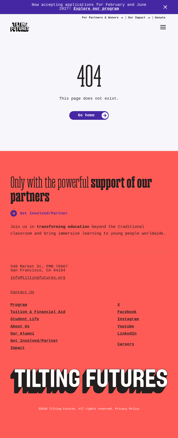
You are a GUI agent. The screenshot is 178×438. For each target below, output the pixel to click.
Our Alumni (22, 333)
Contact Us (22, 292)
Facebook (127, 312)
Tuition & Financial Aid (37, 312)
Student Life (24, 319)
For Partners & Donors (100, 17)
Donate (160, 17)
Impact (17, 348)
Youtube (125, 326)
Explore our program (96, 8)
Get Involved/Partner (34, 341)
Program (18, 305)
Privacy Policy (127, 408)
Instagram (128, 319)
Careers (125, 344)
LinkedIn (127, 333)
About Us (20, 326)
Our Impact (136, 17)
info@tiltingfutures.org (37, 278)
